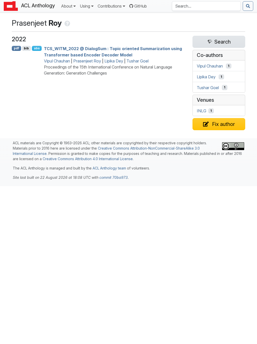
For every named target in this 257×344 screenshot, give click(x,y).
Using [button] (85, 6)
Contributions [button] (110, 6)
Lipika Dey (113, 60)
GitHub (140, 6)
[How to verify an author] (66, 22)
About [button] (66, 6)
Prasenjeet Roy (87, 60)
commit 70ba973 (113, 177)
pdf (16, 48)
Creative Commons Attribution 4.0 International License (88, 159)
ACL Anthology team (109, 168)
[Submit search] (248, 6)
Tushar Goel (137, 60)
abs (37, 48)
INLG (201, 110)
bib (26, 48)
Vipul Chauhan (57, 60)
